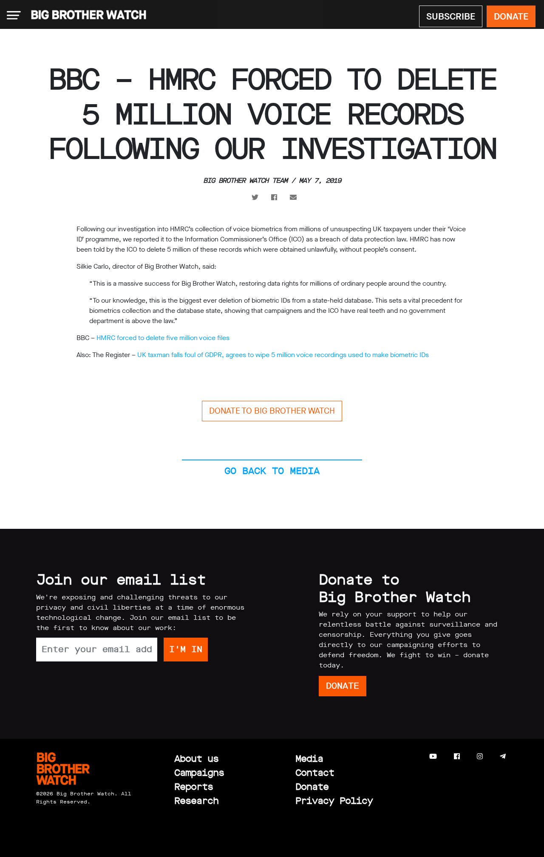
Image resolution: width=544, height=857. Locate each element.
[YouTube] (433, 756)
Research (196, 801)
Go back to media (272, 471)
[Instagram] (480, 756)
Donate (312, 786)
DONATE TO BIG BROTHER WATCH (272, 411)
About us (196, 758)
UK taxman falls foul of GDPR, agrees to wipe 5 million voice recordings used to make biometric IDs (283, 354)
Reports (193, 786)
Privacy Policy (334, 801)
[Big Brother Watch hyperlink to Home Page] (86, 15)
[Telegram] (503, 756)
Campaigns (199, 772)
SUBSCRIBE (450, 16)
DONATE (511, 16)
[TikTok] (519, 756)
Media (309, 758)
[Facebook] (457, 756)
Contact (314, 772)
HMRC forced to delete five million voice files (163, 337)
